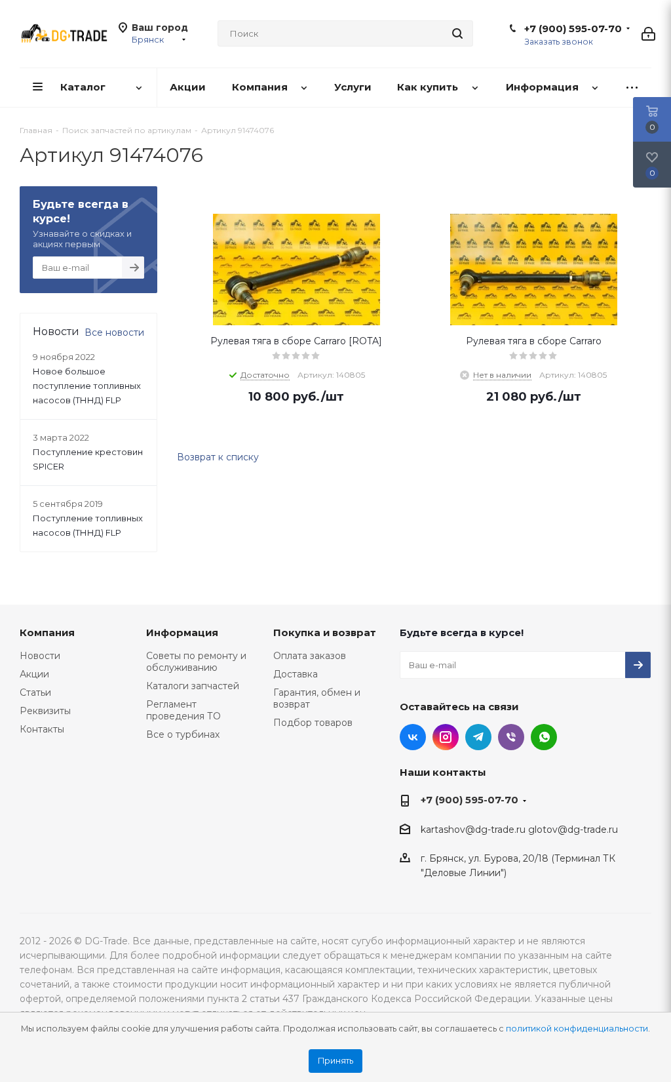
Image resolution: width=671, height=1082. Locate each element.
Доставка (295, 674)
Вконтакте (413, 737)
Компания (47, 632)
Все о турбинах (183, 734)
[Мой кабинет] (648, 33)
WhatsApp (544, 737)
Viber (511, 737)
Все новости (114, 332)
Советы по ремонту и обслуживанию (196, 661)
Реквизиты (45, 711)
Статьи (35, 692)
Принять (335, 1061)
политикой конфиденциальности (577, 1028)
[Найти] (457, 33)
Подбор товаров (313, 723)
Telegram (478, 737)
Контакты (42, 729)
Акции (34, 674)
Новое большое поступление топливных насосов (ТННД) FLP (87, 385)
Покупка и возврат (324, 632)
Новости (40, 656)
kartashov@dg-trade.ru (473, 829)
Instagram (445, 737)
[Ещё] (632, 87)
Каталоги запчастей (192, 686)
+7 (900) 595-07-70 (573, 29)
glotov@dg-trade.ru (573, 829)
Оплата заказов (309, 656)
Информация (182, 632)
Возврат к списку (218, 457)
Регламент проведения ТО (183, 710)
